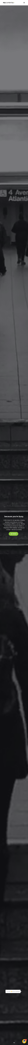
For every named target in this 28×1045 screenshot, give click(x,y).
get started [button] (13, 533)
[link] (8, 2)
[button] (24, 3)
